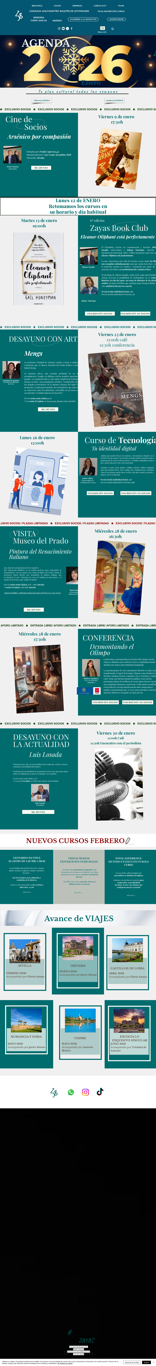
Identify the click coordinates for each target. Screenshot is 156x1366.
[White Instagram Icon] (59, 28)
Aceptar (146, 1362)
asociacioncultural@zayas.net (78, 1352)
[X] (67, 28)
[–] (102, 28)
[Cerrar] (153, 1362)
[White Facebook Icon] (71, 28)
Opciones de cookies (132, 1362)
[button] (116, 19)
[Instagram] (85, 1092)
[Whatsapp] (71, 1092)
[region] (25, 962)
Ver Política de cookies (65, 1363)
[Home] (112, 28)
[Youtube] (63, 28)
